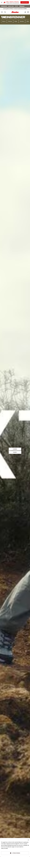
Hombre (22, 21)
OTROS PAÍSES (16, 853)
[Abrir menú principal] (2, 12)
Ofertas (10, 21)
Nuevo (4, 21)
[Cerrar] (1, 2)
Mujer (15, 21)
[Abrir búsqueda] (5, 12)
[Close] (28, 840)
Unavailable (25, 2)
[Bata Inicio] (15, 12)
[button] (28, 12)
